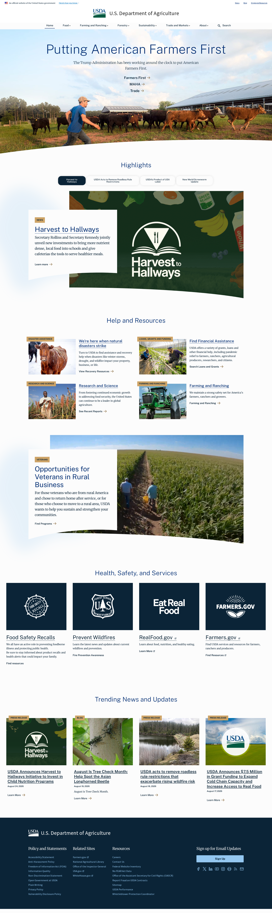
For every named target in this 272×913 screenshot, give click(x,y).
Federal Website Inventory (126, 866)
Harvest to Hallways (71, 180)
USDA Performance (122, 889)
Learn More (145, 651)
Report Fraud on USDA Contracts (129, 880)
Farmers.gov (222, 637)
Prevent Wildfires (94, 637)
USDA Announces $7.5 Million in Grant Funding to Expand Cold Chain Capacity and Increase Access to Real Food (234, 779)
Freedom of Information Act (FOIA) (47, 866)
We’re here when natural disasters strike (100, 343)
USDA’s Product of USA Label (158, 180)
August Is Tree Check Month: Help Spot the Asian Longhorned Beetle (101, 776)
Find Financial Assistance (212, 341)
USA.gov (77, 871)
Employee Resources (259, 3)
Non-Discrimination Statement (45, 875)
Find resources (15, 663)
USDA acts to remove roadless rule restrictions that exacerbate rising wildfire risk (168, 776)
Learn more (41, 264)
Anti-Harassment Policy (41, 861)
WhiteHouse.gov (82, 875)
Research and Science (98, 385)
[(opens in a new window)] (169, 606)
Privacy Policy (35, 889)
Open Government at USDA (42, 880)
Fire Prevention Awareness (88, 655)
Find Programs (43, 523)
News (237, 3)
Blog (245, 3)
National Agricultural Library (88, 861)
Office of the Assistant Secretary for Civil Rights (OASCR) (142, 875)
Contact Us (118, 861)
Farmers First (135, 78)
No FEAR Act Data (121, 871)
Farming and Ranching (209, 385)
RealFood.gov (156, 637)
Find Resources (215, 655)
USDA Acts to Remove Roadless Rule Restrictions (113, 180)
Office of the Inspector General (89, 866)
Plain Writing (35, 884)
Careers (116, 857)
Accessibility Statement (41, 857)
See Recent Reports (90, 411)
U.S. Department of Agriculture (144, 13)
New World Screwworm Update (194, 180)
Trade (135, 91)
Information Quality (39, 871)
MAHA (135, 84)
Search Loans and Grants (204, 366)
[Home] (99, 16)
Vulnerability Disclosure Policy (44, 894)
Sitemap (117, 884)
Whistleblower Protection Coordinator (133, 894)
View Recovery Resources (94, 371)
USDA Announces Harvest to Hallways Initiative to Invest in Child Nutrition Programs (35, 776)
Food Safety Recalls (30, 637)
